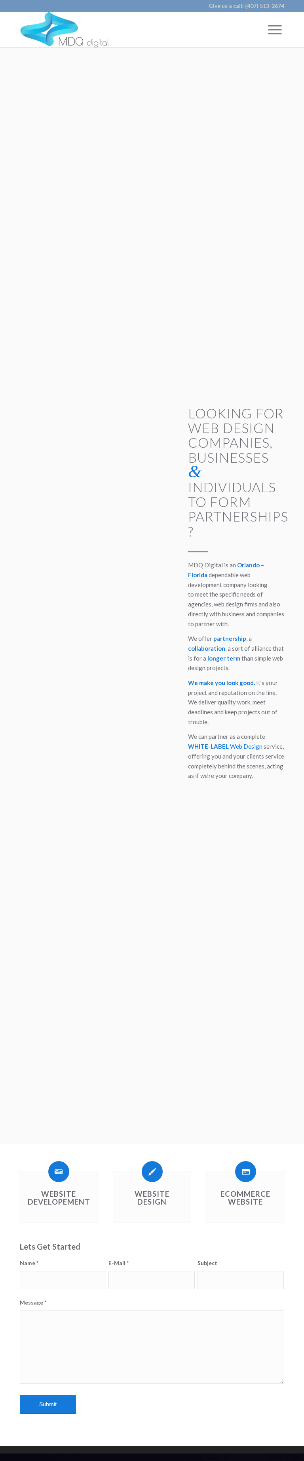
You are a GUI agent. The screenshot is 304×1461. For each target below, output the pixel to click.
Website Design (152, 1198)
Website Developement (59, 1198)
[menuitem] (275, 29)
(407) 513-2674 (264, 5)
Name (29, 1263)
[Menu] (275, 29)
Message (33, 1302)
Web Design (246, 746)
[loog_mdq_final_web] (64, 29)
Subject (207, 1263)
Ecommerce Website (245, 1198)
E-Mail (118, 1263)
